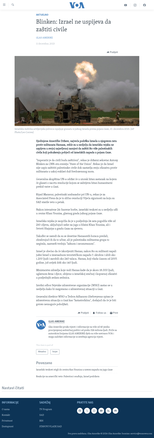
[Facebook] (144, 5)
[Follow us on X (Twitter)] (87, 411)
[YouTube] (125, 5)
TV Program (45, 409)
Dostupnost (7, 427)
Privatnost (7, 421)
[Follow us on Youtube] (101, 411)
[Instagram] (135, 5)
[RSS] (108, 411)
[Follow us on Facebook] (80, 411)
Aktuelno (42, 15)
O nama (6, 409)
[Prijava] (115, 411)
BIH (41, 421)
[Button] (112, 52)
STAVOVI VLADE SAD (50, 427)
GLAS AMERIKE (44, 38)
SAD (41, 415)
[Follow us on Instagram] (94, 411)
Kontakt (6, 415)
